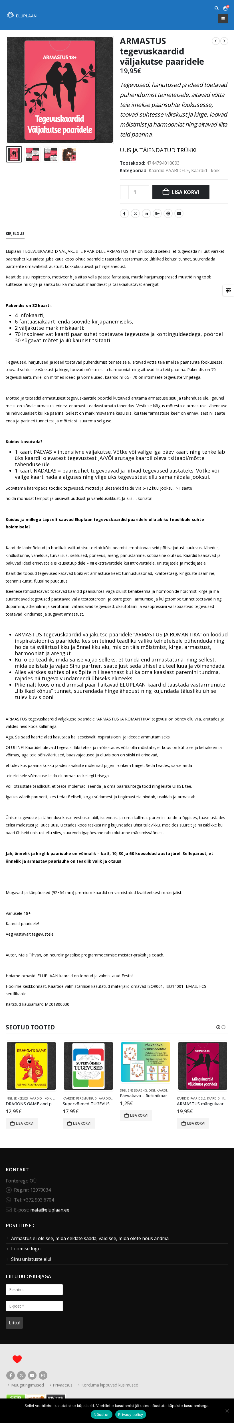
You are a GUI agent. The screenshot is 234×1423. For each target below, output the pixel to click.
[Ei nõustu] (227, 1411)
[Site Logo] (21, 15)
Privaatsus (62, 1385)
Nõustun (102, 1414)
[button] (216, 8)
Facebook (124, 213)
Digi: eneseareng (76, 1090)
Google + (157, 213)
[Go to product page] (31, 1066)
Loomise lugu (26, 1248)
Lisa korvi (185, 192)
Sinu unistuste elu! (31, 1259)
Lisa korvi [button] (24, 1123)
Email (178, 213)
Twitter (135, 213)
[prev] (216, 41)
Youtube (32, 1375)
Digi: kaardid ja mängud (111, 1090)
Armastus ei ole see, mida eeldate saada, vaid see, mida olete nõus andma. (90, 1238)
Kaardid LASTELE (189, 1098)
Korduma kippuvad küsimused (109, 1385)
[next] (224, 41)
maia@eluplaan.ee (49, 1210)
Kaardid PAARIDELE (169, 171)
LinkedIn (146, 213)
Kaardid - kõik (205, 171)
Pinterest (168, 213)
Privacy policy (130, 1414)
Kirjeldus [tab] (15, 233)
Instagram (43, 1375)
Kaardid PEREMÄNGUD (23, 1098)
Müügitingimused (27, 1385)
